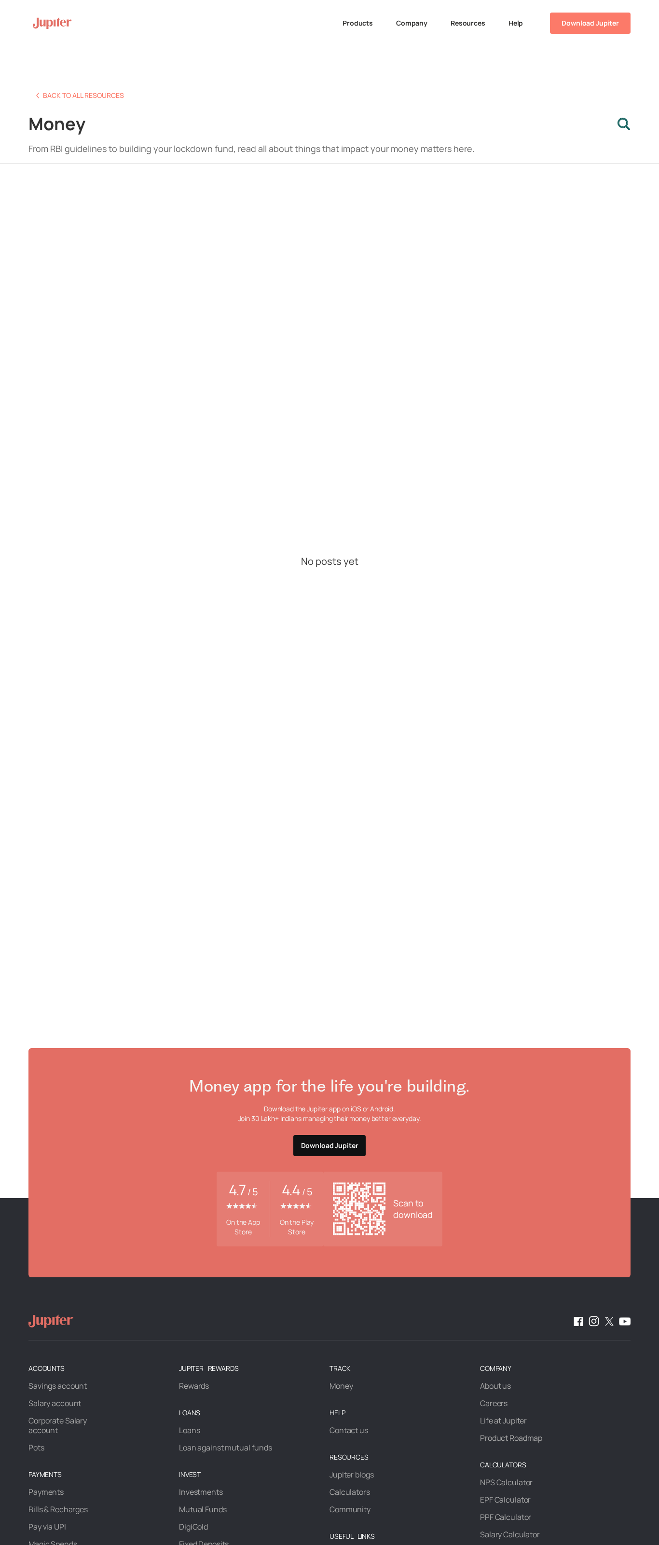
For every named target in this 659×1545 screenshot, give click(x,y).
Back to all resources (83, 95)
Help (515, 22)
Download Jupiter (590, 22)
